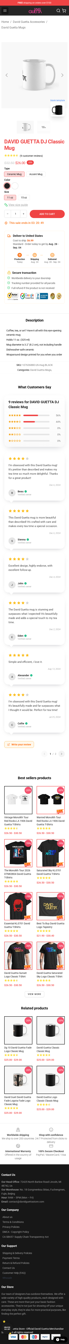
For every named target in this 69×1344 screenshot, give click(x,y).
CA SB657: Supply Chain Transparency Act (25, 1236)
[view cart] (64, 10)
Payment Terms (11, 1258)
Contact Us (8, 1268)
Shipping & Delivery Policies (17, 1253)
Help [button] (63, 1339)
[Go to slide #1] (25, 127)
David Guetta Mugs (13, 27)
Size (6, 191)
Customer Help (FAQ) (14, 1272)
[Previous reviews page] (44, 754)
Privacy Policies (10, 1227)
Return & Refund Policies (15, 1263)
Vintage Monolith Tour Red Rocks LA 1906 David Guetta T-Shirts (18, 821)
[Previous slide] (7, 75)
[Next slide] (62, 75)
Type (7, 168)
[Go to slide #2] (43, 127)
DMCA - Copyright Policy (15, 1231)
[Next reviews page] (61, 754)
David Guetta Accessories (29, 22)
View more (34, 994)
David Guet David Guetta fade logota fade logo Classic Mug (17, 1101)
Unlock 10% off (7, 1328)
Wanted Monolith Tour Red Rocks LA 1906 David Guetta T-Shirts (51, 821)
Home (5, 22)
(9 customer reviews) (31, 155)
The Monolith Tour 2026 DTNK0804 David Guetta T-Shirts (17, 874)
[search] (58, 10)
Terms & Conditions (13, 1222)
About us (7, 1217)
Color (7, 179)
